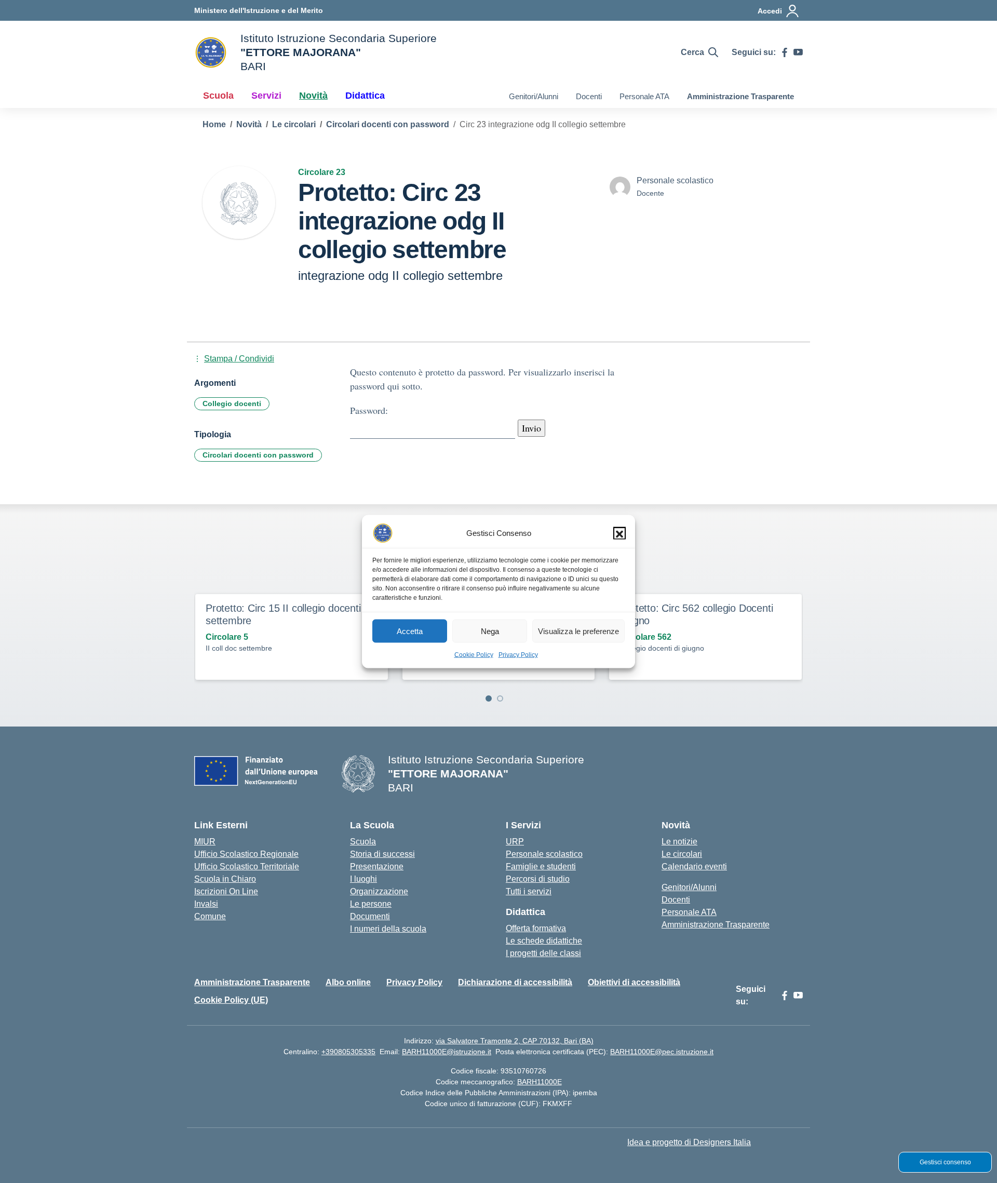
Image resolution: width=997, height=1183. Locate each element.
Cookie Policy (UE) (231, 1000)
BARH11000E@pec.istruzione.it (661, 1051)
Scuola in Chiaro (225, 879)
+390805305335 (348, 1051)
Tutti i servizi (528, 891)
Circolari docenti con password (258, 455)
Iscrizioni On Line (226, 891)
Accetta (410, 630)
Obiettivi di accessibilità (634, 982)
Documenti (370, 916)
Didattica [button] (365, 95)
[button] (619, 533)
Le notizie (679, 841)
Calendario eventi (694, 866)
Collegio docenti (232, 403)
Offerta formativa (536, 928)
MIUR (204, 841)
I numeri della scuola (388, 928)
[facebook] (784, 52)
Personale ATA (644, 96)
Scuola (363, 841)
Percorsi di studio (538, 879)
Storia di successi (382, 854)
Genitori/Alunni (533, 96)
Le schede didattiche (544, 940)
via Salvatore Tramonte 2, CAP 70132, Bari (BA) (515, 1041)
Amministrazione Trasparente (740, 96)
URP (515, 841)
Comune (210, 916)
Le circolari (682, 854)
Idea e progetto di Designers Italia (689, 1142)
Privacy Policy (518, 654)
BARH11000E (539, 1082)
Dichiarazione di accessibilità (515, 982)
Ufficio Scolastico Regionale (246, 854)
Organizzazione (379, 891)
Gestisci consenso (945, 1162)
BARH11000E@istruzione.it (446, 1051)
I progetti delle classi (543, 953)
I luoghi (363, 879)
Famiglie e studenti (541, 866)
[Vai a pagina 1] (489, 698)
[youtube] (798, 52)
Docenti (589, 96)
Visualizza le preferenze (578, 630)
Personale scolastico (544, 854)
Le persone (371, 903)
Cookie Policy (473, 654)
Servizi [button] (266, 95)
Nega (490, 630)
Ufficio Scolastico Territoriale (246, 866)
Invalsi (206, 903)
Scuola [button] (218, 95)
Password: (369, 410)
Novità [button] (313, 95)
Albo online (348, 982)
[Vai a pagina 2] (500, 698)
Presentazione (376, 866)
